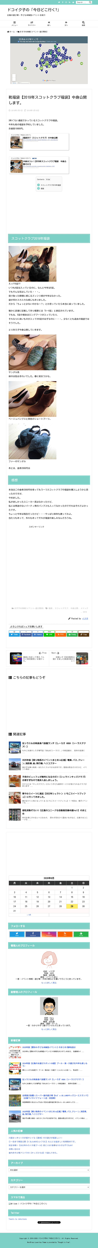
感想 (42, 188)
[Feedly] (73, 2)
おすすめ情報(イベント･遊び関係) (34, 32)
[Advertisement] (49, 210)
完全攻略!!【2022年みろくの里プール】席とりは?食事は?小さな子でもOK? (41, 1145)
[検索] (90, 2)
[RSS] (69, 2)
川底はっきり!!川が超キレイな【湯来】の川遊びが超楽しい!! (35, 1138)
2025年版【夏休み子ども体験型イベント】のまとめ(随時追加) (49, 1047)
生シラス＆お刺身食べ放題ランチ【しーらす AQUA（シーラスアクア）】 (53, 1079)
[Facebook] (62, 2)
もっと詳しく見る (49, 983)
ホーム (12, 32)
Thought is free (63, 1242)
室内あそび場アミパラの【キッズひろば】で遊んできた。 (33, 1153)
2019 (85, 612)
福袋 (50, 608)
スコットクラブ (61, 608)
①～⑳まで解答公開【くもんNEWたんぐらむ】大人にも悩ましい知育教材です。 (43, 1142)
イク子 (85, 619)
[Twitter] (59, 2)
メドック (84, 608)
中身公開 (74, 608)
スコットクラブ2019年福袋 (51, 185)
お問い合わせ (14, 1149)
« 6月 (29, 915)
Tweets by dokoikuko (18, 1219)
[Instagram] (66, 2)
